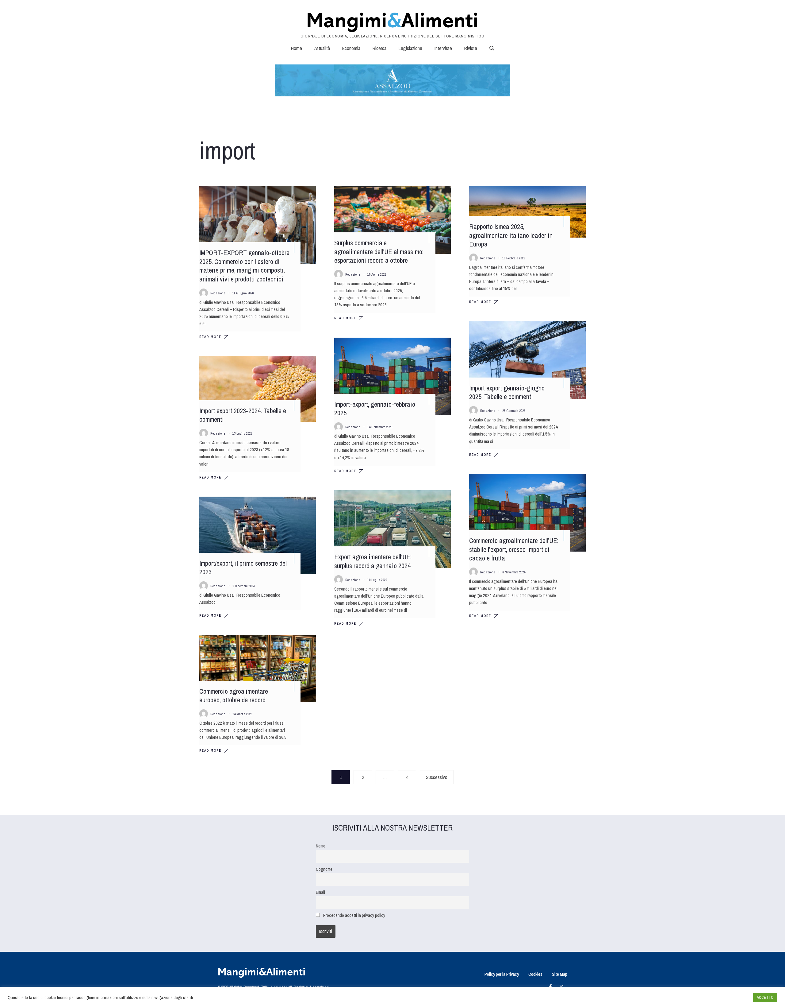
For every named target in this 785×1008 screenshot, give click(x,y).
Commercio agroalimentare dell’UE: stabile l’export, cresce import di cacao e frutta (513, 549)
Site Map (559, 974)
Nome (320, 846)
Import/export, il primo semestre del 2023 (243, 568)
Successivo (436, 777)
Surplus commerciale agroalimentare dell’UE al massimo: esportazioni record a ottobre (378, 251)
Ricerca (379, 48)
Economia (351, 48)
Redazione (217, 293)
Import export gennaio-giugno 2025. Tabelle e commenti (507, 392)
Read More (210, 337)
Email (320, 892)
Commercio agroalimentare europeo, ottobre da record (233, 696)
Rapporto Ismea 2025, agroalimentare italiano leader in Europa (511, 235)
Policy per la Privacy (501, 974)
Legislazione (410, 48)
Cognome (324, 869)
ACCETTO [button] (765, 997)
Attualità (322, 48)
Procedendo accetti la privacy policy (354, 915)
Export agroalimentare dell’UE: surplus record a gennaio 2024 (373, 561)
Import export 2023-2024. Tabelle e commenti (242, 415)
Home (296, 48)
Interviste (443, 48)
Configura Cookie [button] (733, 997)
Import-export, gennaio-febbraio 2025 (374, 409)
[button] (491, 48)
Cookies (535, 974)
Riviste (470, 48)
